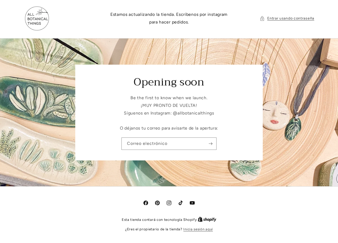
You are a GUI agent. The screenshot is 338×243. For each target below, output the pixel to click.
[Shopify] (207, 220)
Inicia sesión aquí (198, 229)
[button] (287, 18)
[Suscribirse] (210, 143)
